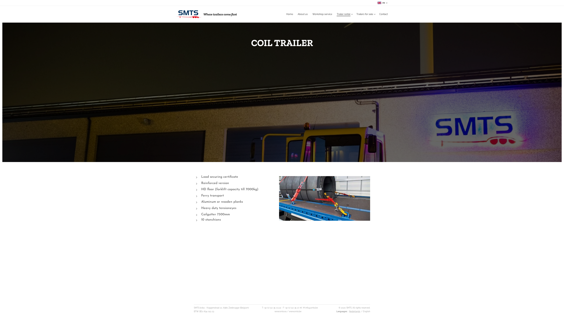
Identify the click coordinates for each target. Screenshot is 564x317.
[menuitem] (290, 14)
